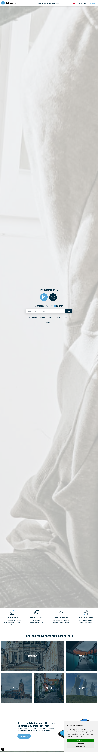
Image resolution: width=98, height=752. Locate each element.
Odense (58, 317)
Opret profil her (24, 736)
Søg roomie (47, 3)
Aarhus (51, 317)
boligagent (12, 624)
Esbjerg (48, 322)
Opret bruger (82, 3)
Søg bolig (40, 3)
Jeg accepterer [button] (81, 740)
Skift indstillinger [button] (80, 746)
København (43, 317)
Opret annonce (56, 3)
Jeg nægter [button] (81, 743)
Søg (69, 311)
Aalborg (65, 317)
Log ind (91, 3)
